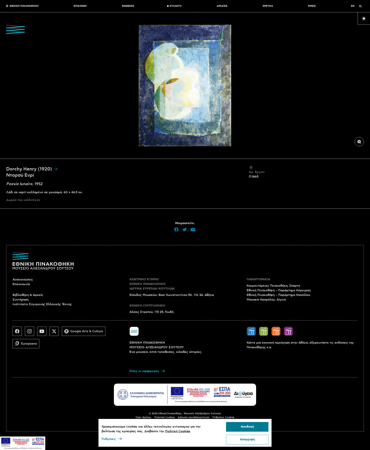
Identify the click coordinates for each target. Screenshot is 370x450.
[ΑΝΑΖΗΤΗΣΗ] (360, 6)
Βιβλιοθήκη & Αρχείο (28, 295)
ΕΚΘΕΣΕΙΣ (128, 6)
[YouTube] (43, 333)
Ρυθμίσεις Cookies (224, 417)
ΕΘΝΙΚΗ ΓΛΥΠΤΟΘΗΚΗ (147, 306)
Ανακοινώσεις (23, 279)
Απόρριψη (247, 439)
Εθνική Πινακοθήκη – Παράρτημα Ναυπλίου (278, 295)
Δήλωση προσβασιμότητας (193, 417)
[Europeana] (27, 345)
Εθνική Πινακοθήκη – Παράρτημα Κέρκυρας (279, 290)
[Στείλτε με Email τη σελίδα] (193, 229)
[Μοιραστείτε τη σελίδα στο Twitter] (185, 229)
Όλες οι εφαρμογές (144, 371)
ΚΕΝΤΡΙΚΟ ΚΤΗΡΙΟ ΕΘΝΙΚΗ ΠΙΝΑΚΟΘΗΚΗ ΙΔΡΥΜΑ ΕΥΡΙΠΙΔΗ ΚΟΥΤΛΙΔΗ (152, 284)
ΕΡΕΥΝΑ (268, 6)
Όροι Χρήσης (143, 417)
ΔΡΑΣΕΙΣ (222, 6)
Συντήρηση (21, 300)
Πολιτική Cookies (164, 417)
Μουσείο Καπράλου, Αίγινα (266, 300)
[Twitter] (56, 333)
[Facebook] (19, 333)
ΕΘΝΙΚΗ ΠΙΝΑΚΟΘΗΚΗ (24, 6)
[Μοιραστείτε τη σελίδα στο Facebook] (176, 229)
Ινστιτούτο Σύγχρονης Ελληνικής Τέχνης (42, 304)
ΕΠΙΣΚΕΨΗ (80, 6)
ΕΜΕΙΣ (312, 6)
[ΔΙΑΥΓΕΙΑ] (243, 394)
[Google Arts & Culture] (85, 333)
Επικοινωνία (21, 284)
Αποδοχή (247, 427)
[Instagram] (31, 333)
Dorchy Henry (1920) (29, 169)
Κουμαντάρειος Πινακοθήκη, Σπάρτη (273, 286)
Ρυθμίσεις (109, 439)
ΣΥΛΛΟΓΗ (176, 6)
